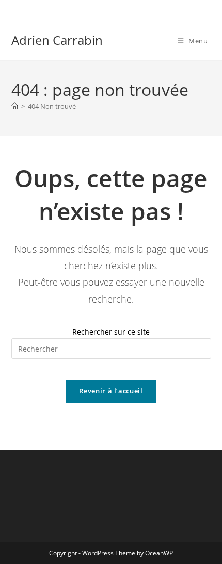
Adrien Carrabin (57, 39)
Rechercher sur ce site (111, 332)
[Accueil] (14, 106)
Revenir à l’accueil (110, 390)
